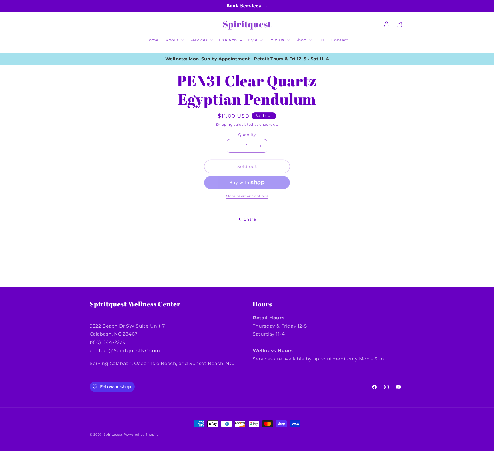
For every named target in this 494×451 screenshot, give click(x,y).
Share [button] (250, 219)
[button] (174, 40)
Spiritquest (113, 434)
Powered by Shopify (141, 434)
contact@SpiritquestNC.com (125, 350)
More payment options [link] (247, 196)
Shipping (224, 124)
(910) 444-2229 (108, 342)
